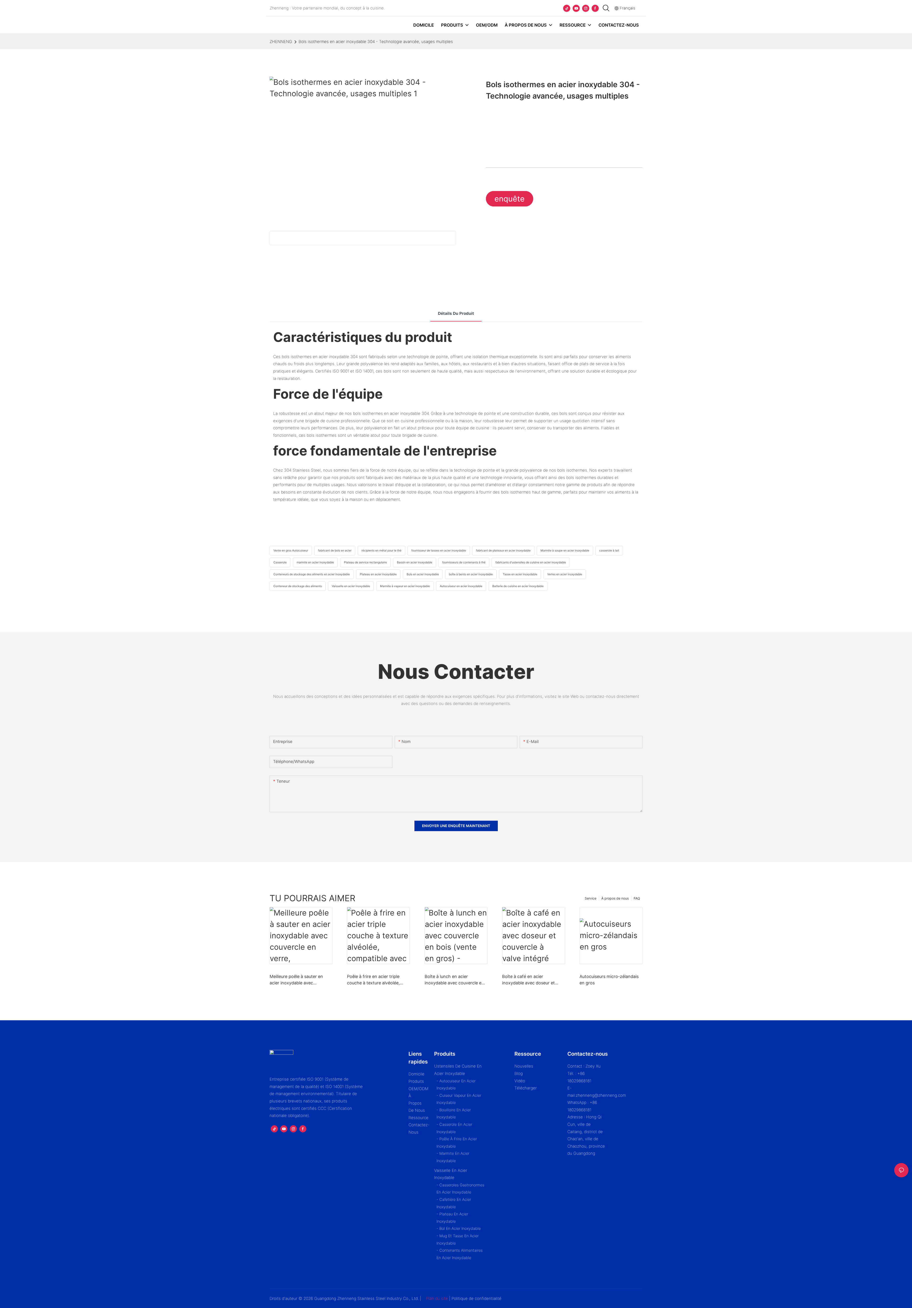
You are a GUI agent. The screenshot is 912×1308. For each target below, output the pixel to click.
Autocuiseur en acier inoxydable (461, 586)
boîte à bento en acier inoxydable (471, 574)
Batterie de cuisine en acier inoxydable (518, 586)
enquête (509, 198)
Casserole (280, 562)
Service (590, 898)
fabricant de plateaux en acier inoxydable (503, 550)
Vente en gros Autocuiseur (290, 550)
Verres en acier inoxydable (564, 574)
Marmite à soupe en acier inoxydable (565, 550)
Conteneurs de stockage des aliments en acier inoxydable (311, 574)
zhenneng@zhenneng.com (601, 1095)
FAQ (637, 898)
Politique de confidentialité (476, 1298)
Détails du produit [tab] (456, 313)
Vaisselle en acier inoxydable (351, 586)
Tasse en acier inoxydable (520, 574)
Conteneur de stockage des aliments (297, 586)
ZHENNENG (281, 41)
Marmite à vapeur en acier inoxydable (405, 586)
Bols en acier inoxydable (423, 574)
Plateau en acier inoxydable (378, 574)
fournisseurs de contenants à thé (463, 562)
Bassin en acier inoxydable (414, 562)
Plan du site (437, 1298)
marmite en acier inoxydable (315, 562)
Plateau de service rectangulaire (365, 562)
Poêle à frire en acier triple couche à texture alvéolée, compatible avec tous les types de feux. (378, 980)
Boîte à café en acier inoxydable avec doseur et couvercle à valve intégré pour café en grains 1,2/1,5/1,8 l (532, 980)
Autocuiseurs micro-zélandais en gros (609, 979)
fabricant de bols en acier (335, 550)
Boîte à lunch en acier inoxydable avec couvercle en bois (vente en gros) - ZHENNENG (454, 980)
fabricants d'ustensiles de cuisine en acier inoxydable (530, 562)
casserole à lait (609, 550)
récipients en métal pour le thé (381, 550)
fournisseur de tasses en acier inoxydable (438, 550)
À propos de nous (615, 898)
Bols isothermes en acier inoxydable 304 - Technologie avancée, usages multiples (376, 41)
